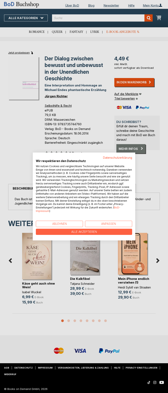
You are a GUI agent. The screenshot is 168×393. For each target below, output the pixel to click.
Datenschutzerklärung (117, 157)
